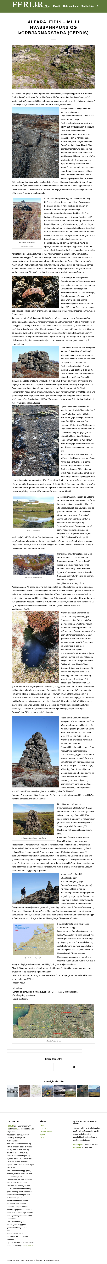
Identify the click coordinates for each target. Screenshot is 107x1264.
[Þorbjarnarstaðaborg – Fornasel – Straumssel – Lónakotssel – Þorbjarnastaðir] (70, 1091)
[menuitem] (38, 6)
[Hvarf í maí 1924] (82, 1091)
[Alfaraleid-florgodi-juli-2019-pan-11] (53, 67)
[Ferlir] (28, 6)
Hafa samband (46, 1131)
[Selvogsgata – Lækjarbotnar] (47, 1091)
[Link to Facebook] (98, 1260)
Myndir (42, 1134)
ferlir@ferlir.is (28, 1245)
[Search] (97, 6)
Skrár (42, 1137)
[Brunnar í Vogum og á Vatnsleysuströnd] (24, 1091)
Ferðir (42, 1125)
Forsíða (43, 1128)
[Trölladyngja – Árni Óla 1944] (94, 1091)
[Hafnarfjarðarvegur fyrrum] (12, 1091)
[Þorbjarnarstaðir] (36, 1091)
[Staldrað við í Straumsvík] (59, 1091)
